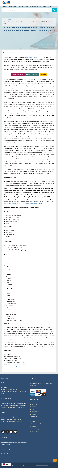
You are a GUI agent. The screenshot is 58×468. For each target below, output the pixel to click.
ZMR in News (35, 431)
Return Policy (35, 411)
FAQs (32, 409)
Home (5, 6)
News (9, 19)
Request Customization (32, 74)
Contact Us (34, 426)
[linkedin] (11, 432)
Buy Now (43, 74)
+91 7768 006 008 (22, 407)
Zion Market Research (42, 465)
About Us (33, 421)
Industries (12, 6)
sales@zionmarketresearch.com (16, 364)
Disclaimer (34, 406)
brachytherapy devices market (33, 57)
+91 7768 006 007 (11, 407)
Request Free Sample (17, 74)
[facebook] (7, 432)
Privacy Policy (35, 429)
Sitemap (33, 414)
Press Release (47, 6)
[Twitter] (3, 432)
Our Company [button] (13, 11)
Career (33, 434)
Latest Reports (23, 6)
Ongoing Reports (35, 6)
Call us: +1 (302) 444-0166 (10, 389)
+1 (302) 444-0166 (14, 417)
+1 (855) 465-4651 (17, 419)
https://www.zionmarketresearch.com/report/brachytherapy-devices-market (25, 203)
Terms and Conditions (37, 424)
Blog (5, 11)
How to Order (35, 404)
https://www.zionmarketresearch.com (19, 367)
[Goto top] (55, 460)
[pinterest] (15, 432)
